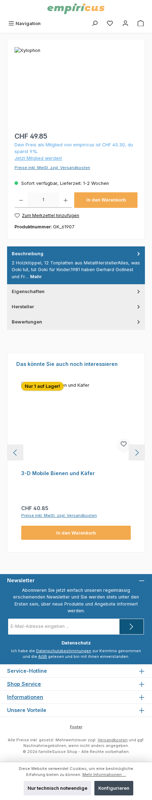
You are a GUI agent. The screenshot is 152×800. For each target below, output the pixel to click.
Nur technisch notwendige (57, 788)
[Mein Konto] (125, 23)
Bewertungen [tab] (27, 322)
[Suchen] (95, 23)
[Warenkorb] (140, 23)
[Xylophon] (76, 87)
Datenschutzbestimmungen (63, 650)
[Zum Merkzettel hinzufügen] (124, 445)
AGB (42, 656)
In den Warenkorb (106, 200)
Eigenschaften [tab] (28, 291)
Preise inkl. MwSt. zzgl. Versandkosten (52, 167)
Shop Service (24, 684)
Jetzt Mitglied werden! (38, 158)
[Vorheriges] (15, 453)
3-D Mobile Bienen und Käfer (58, 473)
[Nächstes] (137, 453)
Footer (76, 726)
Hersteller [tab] (23, 306)
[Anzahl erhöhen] (65, 200)
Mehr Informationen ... (104, 774)
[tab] (76, 265)
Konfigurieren (113, 788)
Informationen (25, 697)
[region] (76, 87)
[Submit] (131, 627)
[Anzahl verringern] (21, 200)
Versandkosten (113, 739)
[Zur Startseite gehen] (76, 9)
